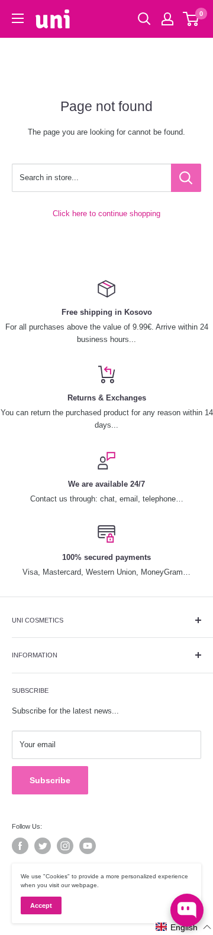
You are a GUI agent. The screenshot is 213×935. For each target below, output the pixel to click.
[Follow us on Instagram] (65, 846)
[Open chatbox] (187, 910)
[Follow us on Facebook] (20, 846)
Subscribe (50, 780)
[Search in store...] (186, 178)
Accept (41, 905)
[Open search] (144, 18)
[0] (191, 19)
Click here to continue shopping (106, 213)
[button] (183, 927)
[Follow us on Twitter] (42, 846)
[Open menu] (18, 18)
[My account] (167, 18)
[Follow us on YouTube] (87, 846)
